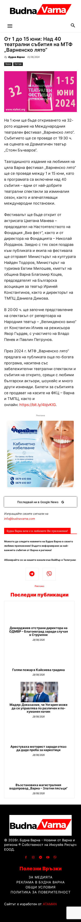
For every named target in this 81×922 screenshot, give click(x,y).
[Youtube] (47, 857)
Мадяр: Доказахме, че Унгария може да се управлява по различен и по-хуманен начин (39, 708)
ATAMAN (50, 904)
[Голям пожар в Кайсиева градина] (39, 657)
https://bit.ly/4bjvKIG (37, 404)
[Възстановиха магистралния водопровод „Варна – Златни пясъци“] (39, 772)
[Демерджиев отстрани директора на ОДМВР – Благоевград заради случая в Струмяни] (39, 615)
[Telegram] (32, 574)
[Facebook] (25, 857)
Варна (8, 64)
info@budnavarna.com (19, 518)
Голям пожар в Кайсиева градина (38, 670)
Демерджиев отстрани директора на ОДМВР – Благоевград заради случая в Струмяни (38, 631)
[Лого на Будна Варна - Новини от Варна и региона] (40, 10)
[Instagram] (33, 857)
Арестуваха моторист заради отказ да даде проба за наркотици (38, 748)
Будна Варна (16, 57)
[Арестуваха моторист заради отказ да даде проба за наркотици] (39, 734)
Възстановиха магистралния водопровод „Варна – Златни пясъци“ (38, 786)
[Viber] (49, 574)
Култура (18, 64)
